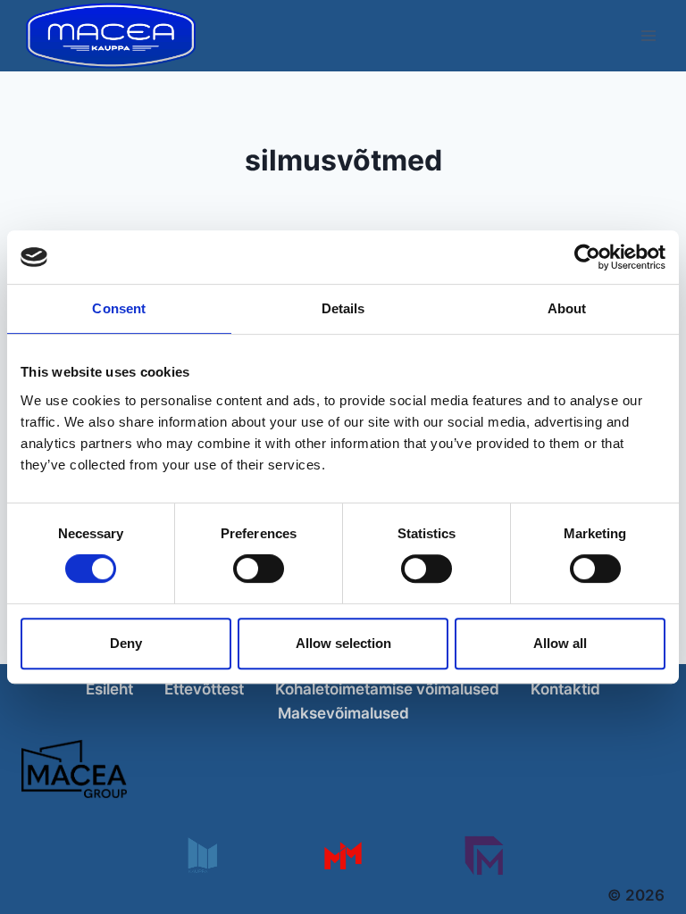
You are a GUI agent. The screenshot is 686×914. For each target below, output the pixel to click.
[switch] (258, 568)
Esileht (109, 689)
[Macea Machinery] (342, 855)
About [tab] (567, 308)
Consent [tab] (119, 308)
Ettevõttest (204, 689)
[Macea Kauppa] (201, 855)
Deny (126, 643)
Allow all (560, 643)
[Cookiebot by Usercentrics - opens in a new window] (587, 257)
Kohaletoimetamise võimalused (387, 689)
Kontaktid (565, 689)
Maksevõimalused (343, 713)
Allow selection (343, 643)
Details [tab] (343, 308)
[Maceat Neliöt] (484, 855)
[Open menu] (648, 35)
